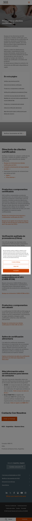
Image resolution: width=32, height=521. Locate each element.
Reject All (16, 266)
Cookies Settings (16, 262)
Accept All (16, 270)
